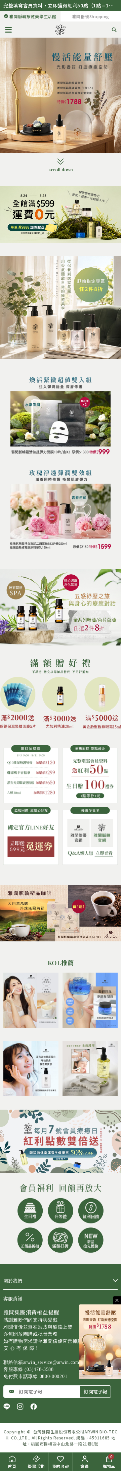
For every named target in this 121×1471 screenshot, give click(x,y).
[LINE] (6, 1406)
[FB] (33, 1406)
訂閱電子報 (95, 1391)
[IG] (20, 1406)
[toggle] (117, 1300)
